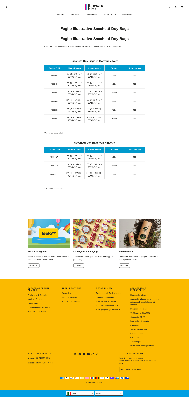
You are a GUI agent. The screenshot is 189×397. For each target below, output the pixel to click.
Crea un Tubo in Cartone (106, 301)
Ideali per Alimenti (35, 299)
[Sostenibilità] (140, 233)
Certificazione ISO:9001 (140, 313)
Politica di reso (136, 333)
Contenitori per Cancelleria (39, 307)
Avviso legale (136, 342)
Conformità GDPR (137, 317)
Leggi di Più (124, 265)
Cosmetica (66, 293)
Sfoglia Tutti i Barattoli (37, 311)
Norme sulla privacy (138, 295)
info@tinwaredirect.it (44, 363)
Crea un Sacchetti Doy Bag (107, 305)
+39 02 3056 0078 (42, 358)
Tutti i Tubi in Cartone (71, 301)
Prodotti (61, 15)
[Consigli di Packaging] (94, 233)
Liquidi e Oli (33, 303)
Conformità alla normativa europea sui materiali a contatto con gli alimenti (144, 302)
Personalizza (92, 15)
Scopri (79, 265)
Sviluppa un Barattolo (105, 297)
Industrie (75, 15)
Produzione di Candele (37, 295)
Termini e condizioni (138, 329)
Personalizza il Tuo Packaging (108, 293)
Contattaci (127, 15)
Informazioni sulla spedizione (142, 346)
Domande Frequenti (138, 309)
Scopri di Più (110, 15)
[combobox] (80, 393)
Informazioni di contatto (139, 321)
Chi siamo (134, 337)
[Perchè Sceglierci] (49, 233)
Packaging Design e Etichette (108, 309)
